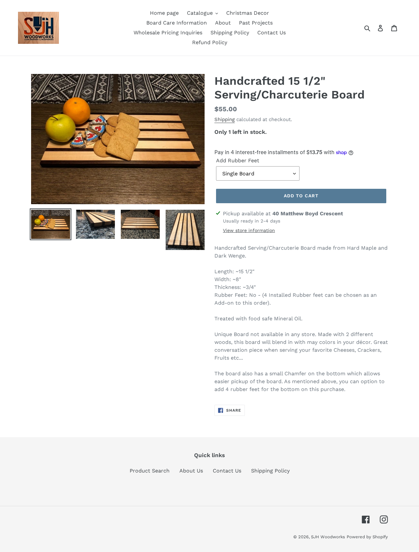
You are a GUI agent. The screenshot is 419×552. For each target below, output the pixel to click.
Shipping (224, 119)
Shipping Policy (270, 471)
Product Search (150, 471)
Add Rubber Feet (237, 160)
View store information (249, 230)
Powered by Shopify (367, 536)
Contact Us (227, 471)
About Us (191, 471)
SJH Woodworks (328, 536)
